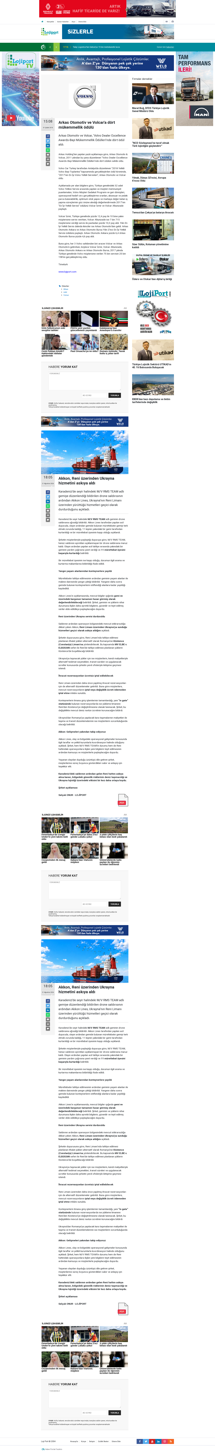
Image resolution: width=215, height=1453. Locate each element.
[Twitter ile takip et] (146, 1441)
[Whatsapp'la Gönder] (48, 150)
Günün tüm (165, 47)
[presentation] (50, 47)
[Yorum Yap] (48, 164)
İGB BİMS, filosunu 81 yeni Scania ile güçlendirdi (94, 47)
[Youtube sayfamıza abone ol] (152, 1441)
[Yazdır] (48, 159)
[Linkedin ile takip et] (158, 1441)
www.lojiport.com (67, 271)
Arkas (65, 289)
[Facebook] (48, 136)
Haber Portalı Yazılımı (53, 1449)
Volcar (66, 295)
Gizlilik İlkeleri (103, 1441)
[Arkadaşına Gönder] (48, 155)
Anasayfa (74, 1441)
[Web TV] (166, 21)
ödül (65, 292)
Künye (83, 1441)
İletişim (92, 1441)
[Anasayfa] (42, 22)
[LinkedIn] (48, 146)
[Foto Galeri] (172, 21)
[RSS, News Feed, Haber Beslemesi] (171, 1441)
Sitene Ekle (82, 22)
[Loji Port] (49, 31)
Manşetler (50, 22)
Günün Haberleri (63, 22)
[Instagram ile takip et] (164, 1441)
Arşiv (73, 22)
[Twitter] (48, 141)
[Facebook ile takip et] (140, 1441)
